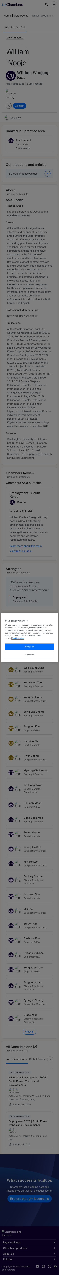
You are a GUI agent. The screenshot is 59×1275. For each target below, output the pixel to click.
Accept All (29, 647)
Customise (29, 655)
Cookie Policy (18, 638)
